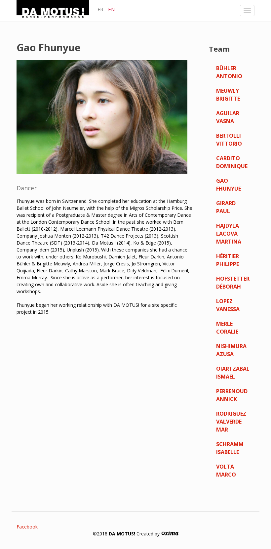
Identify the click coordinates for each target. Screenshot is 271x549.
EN (111, 9)
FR (100, 9)
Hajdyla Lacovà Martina (228, 233)
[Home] (55, 10)
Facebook (27, 527)
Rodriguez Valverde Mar (231, 421)
